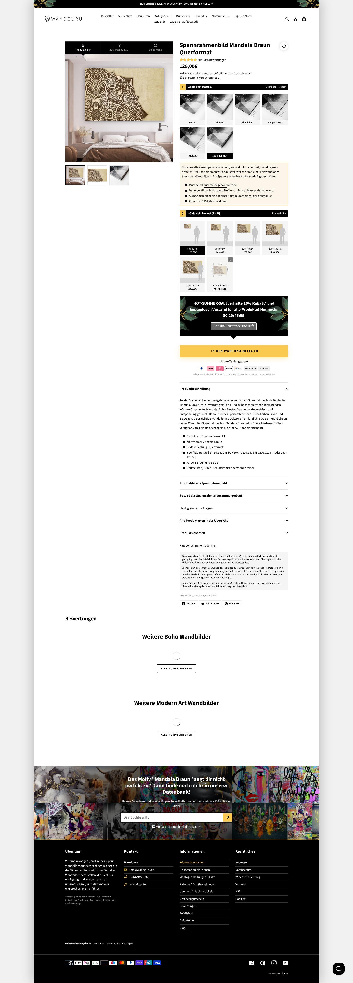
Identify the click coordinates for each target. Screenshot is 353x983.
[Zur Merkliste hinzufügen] (284, 46)
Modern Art (209, 546)
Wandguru (282, 973)
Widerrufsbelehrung (247, 877)
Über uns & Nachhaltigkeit (196, 891)
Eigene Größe (279, 213)
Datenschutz (243, 870)
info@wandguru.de (142, 870)
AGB (238, 891)
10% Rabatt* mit (197, 4)
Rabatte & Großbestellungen (198, 884)
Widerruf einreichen (192, 862)
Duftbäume (187, 920)
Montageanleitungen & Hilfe (197, 877)
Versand (240, 884)
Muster (282, 87)
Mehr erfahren (91, 889)
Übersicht (271, 87)
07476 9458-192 (139, 877)
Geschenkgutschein (192, 899)
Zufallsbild (186, 913)
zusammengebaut (215, 185)
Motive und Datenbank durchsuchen (178, 827)
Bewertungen (188, 906)
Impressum (242, 862)
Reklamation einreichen (195, 870)
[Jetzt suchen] (227, 817)
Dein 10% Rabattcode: (232, 326)
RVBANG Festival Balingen (119, 943)
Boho (198, 546)
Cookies (240, 899)
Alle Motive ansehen (176, 668)
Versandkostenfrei (210, 74)
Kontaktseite (138, 884)
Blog (182, 928)
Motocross (99, 943)
